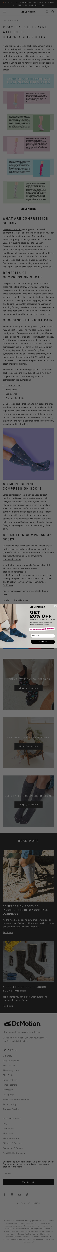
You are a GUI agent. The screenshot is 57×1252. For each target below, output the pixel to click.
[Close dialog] (55, 606)
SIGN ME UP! (43, 642)
